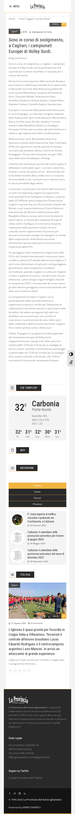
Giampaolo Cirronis (42, 31)
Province (37, 504)
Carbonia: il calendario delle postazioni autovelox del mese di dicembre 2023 (46, 553)
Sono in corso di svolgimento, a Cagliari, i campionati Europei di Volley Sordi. (36, 45)
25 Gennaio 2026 (38, 525)
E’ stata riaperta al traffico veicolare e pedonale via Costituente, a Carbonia (42, 517)
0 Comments (37, 623)
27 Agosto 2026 (18, 623)
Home (12, 18)
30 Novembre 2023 (39, 561)
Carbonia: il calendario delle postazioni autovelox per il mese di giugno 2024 (46, 535)
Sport (14, 31)
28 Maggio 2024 (37, 543)
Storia (37, 491)
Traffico (37, 485)
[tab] (37, 486)
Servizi (37, 498)
